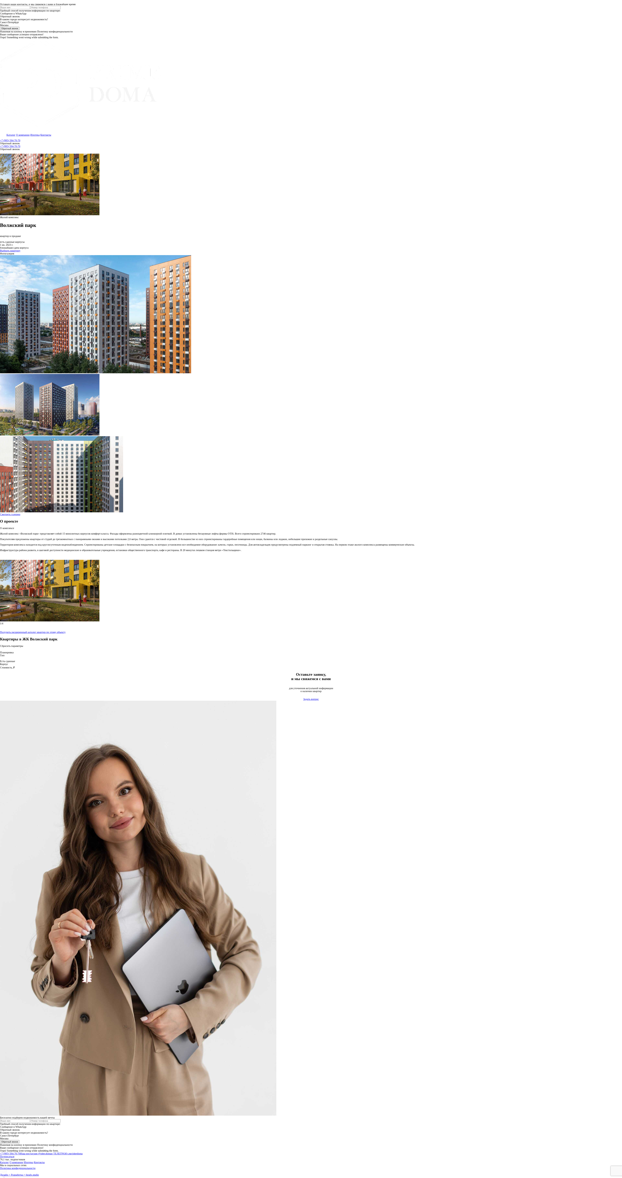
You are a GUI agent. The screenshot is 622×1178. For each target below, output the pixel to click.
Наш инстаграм (35, 1153)
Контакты (45, 135)
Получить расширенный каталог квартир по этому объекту (33, 632)
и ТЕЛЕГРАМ (67, 1153)
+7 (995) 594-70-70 (10, 140)
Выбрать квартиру (10, 250)
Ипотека (35, 135)
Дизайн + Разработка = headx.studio (19, 1174)
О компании (23, 135)
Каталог (10, 135)
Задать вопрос (311, 699)
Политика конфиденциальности (17, 1168)
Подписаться (7, 1156)
